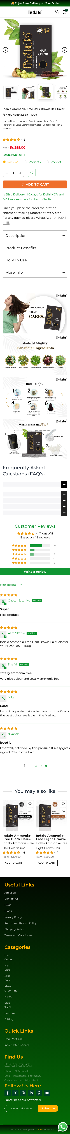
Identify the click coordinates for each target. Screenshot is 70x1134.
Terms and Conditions (18, 935)
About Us (10, 892)
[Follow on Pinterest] (39, 1093)
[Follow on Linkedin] (31, 1093)
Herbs (8, 996)
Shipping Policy (14, 929)
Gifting (8, 1019)
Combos (9, 1013)
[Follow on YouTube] (47, 1093)
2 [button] (30, 766)
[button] (12, 139)
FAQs (7, 904)
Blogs (8, 911)
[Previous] (5, 50)
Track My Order (14, 1039)
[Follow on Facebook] (7, 1093)
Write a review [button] (35, 571)
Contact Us (11, 898)
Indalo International (16, 1045)
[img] (8, 595)
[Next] (64, 50)
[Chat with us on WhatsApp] (62, 1126)
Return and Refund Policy (20, 923)
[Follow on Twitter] (15, 1093)
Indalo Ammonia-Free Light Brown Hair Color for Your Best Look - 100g (50, 837)
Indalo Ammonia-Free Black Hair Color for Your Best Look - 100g (17, 837)
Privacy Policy (13, 917)
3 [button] (36, 766)
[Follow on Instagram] (23, 1093)
